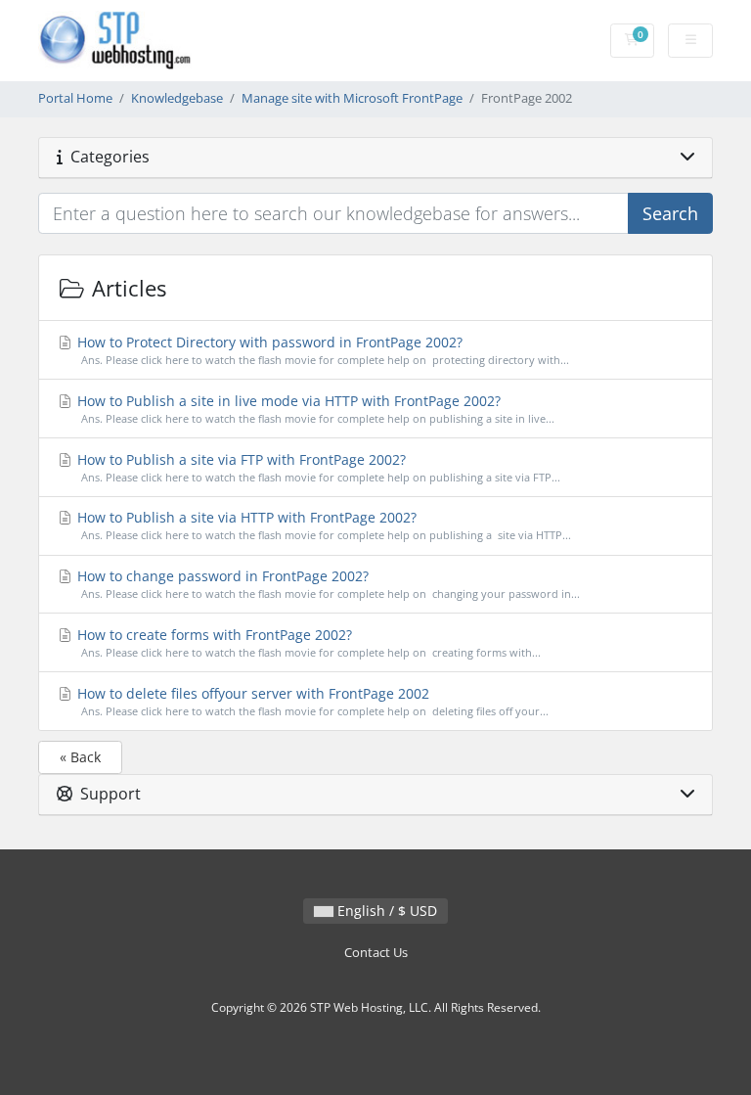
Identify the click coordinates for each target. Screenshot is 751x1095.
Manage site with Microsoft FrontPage (352, 98)
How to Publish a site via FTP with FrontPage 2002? (316, 467)
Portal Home (75, 98)
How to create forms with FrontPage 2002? (307, 642)
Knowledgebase (177, 98)
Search (670, 213)
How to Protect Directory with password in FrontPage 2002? (321, 350)
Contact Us (376, 952)
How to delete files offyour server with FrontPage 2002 (311, 701)
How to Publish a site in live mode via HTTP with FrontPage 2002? (313, 408)
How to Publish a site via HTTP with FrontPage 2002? (322, 525)
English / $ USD (385, 910)
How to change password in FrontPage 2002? (326, 584)
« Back (80, 757)
